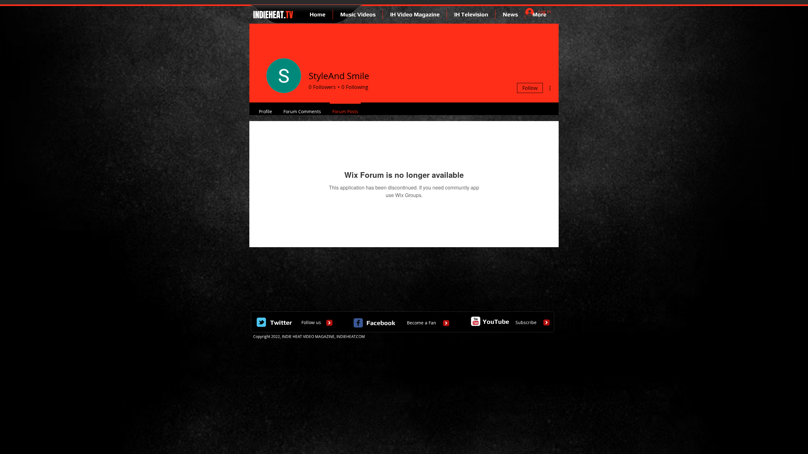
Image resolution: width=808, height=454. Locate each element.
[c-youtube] (475, 321)
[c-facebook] (358, 323)
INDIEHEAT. (272, 15)
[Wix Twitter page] (261, 322)
